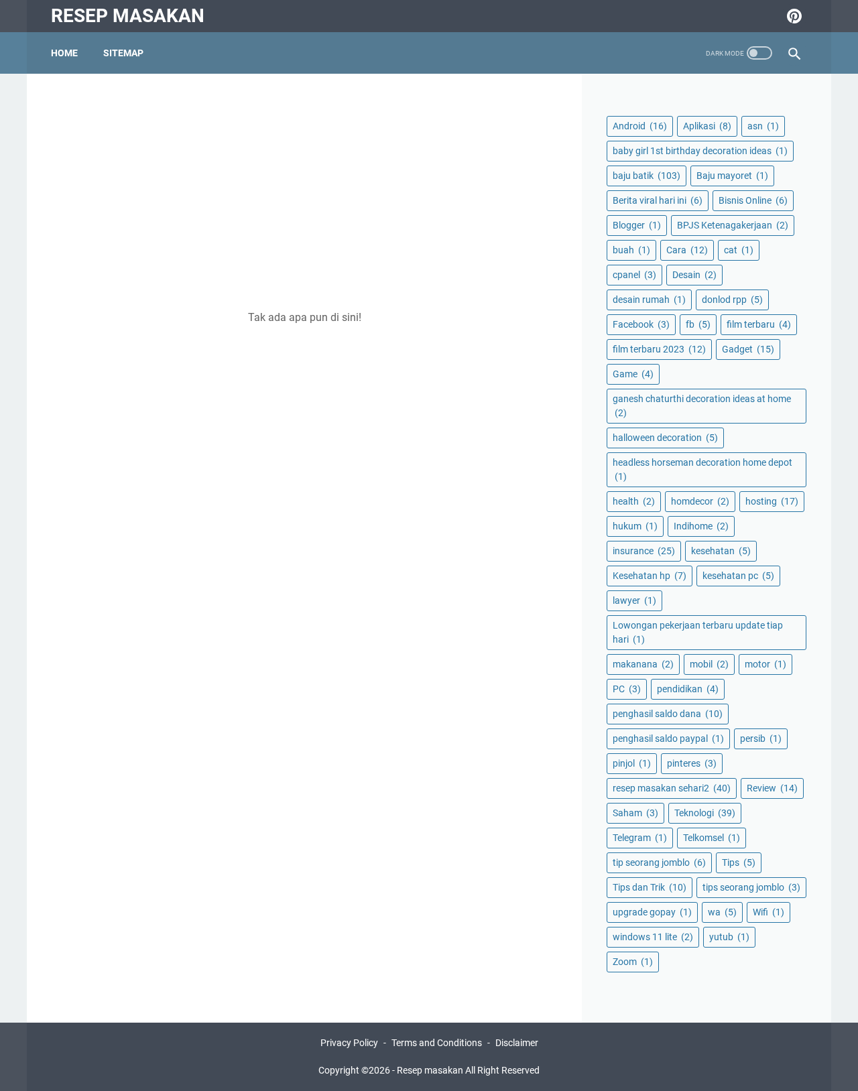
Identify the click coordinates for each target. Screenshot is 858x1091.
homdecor (700, 501)
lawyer (634, 600)
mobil (709, 664)
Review (772, 788)
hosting (771, 501)
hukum (635, 526)
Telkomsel (711, 837)
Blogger (637, 225)
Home (64, 53)
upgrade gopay (652, 912)
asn (763, 126)
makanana (643, 664)
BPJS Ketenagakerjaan (732, 225)
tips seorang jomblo (751, 887)
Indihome (701, 526)
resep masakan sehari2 (672, 788)
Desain (694, 274)
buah (631, 250)
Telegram (640, 837)
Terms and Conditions (436, 1042)
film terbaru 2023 (659, 349)
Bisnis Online (753, 200)
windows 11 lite (653, 937)
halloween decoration (665, 437)
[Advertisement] (304, 191)
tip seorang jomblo (659, 862)
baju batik (646, 175)
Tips (738, 862)
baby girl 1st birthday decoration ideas (700, 150)
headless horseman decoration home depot (702, 469)
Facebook (641, 324)
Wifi (768, 912)
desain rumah (649, 299)
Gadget (748, 349)
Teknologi (704, 813)
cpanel (634, 274)
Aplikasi (707, 126)
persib (761, 738)
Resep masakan (127, 16)
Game (633, 374)
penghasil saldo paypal (668, 738)
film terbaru (759, 324)
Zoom (633, 961)
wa (722, 912)
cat (738, 250)
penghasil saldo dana (668, 713)
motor (765, 664)
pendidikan (688, 689)
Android (640, 126)
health (634, 501)
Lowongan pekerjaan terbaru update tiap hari (698, 632)
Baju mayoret (732, 175)
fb (698, 324)
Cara (687, 250)
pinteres (692, 763)
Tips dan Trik (649, 887)
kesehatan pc (738, 575)
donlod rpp (732, 299)
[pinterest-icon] (792, 16)
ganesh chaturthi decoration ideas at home (702, 405)
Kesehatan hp (649, 575)
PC (627, 689)
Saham (635, 813)
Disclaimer (516, 1042)
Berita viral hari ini (657, 200)
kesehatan (721, 551)
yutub (729, 937)
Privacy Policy (349, 1042)
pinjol (632, 763)
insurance (644, 551)
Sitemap (123, 53)
